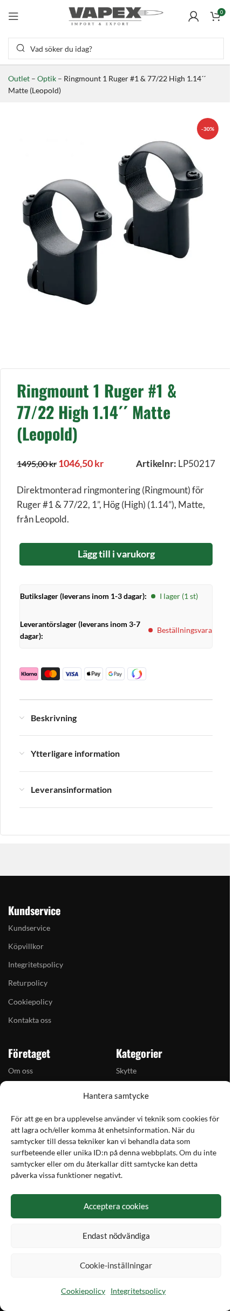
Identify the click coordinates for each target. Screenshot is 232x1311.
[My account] (193, 16)
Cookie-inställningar (116, 1265)
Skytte (126, 1070)
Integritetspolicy (138, 1290)
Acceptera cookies (116, 1206)
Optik (46, 78)
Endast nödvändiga (116, 1235)
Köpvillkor (26, 946)
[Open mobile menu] (13, 16)
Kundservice (29, 927)
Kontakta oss (29, 1019)
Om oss (20, 1070)
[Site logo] (116, 14)
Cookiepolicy (83, 1290)
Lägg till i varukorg (116, 554)
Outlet (19, 78)
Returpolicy (27, 982)
